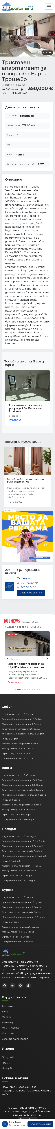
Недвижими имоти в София (17, 711)
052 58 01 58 (28, 584)
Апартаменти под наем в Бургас (20, 924)
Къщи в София (10, 735)
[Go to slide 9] (37, 686)
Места (6, 1014)
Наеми (6, 1059)
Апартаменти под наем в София (20, 740)
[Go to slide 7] (32, 686)
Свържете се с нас (31, 589)
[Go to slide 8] (34, 686)
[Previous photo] (4, 34)
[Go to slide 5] (27, 686)
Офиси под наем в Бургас (16, 934)
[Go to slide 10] (39, 686)
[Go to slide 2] (19, 686)
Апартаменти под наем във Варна (21, 801)
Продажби (8, 1054)
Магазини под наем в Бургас (18, 928)
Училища (8, 1019)
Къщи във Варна (11, 797)
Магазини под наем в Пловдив (19, 868)
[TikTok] (28, 982)
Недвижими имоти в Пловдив (19, 833)
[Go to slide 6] (29, 686)
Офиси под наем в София (16, 750)
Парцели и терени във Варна (18, 816)
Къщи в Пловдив (11, 858)
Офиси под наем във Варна (17, 811)
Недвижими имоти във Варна (18, 772)
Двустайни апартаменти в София (21, 721)
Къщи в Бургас (10, 919)
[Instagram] (20, 982)
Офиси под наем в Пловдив (17, 872)
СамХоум (23, 575)
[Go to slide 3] (22, 686)
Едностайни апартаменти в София (22, 716)
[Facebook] (4, 982)
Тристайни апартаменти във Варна (22, 787)
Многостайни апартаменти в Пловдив (24, 853)
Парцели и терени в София (17, 755)
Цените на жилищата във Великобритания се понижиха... (27, 477)
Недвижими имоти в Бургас (18, 894)
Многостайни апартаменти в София (23, 731)
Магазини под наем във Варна (18, 806)
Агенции (8, 1003)
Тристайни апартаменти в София (21, 726)
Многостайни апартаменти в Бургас (23, 914)
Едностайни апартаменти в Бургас (22, 899)
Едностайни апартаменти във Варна (23, 777)
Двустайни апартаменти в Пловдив (22, 843)
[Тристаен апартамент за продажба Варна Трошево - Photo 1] (27, 34)
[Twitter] (12, 982)
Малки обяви (10, 1025)
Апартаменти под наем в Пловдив (21, 863)
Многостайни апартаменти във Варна (24, 792)
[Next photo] (50, 34)
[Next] (47, 656)
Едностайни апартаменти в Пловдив (23, 838)
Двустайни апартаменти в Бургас (21, 904)
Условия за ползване (15, 1035)
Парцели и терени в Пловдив (18, 877)
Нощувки (8, 1065)
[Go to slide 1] (15, 686)
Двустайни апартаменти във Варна (22, 782)
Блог (5, 1008)
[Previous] (8, 656)
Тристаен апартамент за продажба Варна (27, 407)
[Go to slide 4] (25, 686)
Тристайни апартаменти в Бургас (21, 909)
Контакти (9, 1030)
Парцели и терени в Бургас (17, 938)
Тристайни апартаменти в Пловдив (22, 848)
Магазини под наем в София (17, 745)
